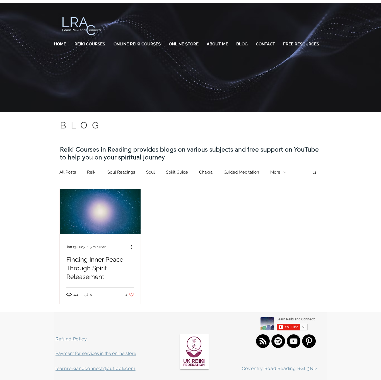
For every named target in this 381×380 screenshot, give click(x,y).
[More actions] (133, 246)
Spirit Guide (177, 172)
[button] (314, 173)
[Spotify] (278, 341)
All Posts (67, 172)
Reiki (91, 172)
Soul (150, 172)
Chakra (206, 172)
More (275, 172)
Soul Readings (121, 172)
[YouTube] (293, 341)
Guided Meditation (241, 172)
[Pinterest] (309, 341)
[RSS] (263, 341)
